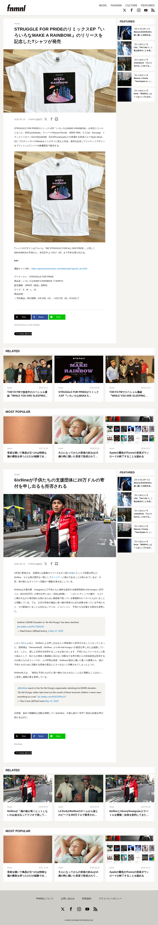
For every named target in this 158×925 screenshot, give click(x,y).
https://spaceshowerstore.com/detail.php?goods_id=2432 (59, 268)
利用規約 (86, 898)
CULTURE (131, 5)
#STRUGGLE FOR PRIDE (27, 325)
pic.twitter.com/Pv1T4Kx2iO (30, 626)
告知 (71, 573)
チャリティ (56, 577)
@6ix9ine (22, 688)
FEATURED (148, 5)
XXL (23, 643)
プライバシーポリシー (110, 898)
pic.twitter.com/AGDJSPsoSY (52, 696)
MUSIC (103, 5)
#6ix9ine (18, 744)
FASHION (116, 5)
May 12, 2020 (56, 631)
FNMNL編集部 (35, 119)
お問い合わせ (68, 898)
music (17, 23)
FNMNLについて (44, 898)
